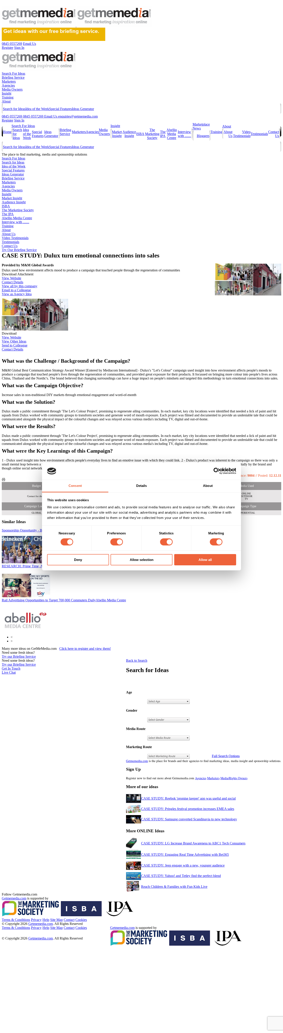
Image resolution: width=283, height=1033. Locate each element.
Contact (69, 920)
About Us (8, 234)
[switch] (116, 541)
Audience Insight (129, 134)
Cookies (81, 920)
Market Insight (117, 134)
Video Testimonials (241, 134)
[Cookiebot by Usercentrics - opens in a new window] (216, 471)
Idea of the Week (37, 109)
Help (45, 920)
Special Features (60, 109)
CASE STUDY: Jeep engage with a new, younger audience (183, 865)
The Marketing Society (152, 134)
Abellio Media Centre (171, 134)
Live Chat (9, 672)
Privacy (36, 920)
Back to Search (136, 660)
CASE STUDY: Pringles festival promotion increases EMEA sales (187, 809)
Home (7, 132)
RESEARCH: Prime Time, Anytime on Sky (40, 566)
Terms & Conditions (16, 920)
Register (7, 120)
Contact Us (9, 246)
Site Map (56, 920)
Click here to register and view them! (85, 648)
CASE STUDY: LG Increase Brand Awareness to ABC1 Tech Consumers (193, 843)
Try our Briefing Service (19, 656)
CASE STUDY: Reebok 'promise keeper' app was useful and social (188, 798)
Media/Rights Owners (233, 778)
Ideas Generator (83, 109)
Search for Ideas (14, 109)
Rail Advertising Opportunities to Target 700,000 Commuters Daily (64, 600)
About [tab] (208, 486)
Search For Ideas (13, 73)
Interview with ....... (184, 134)
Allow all (205, 560)
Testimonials (259, 134)
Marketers (9, 81)
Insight (6, 93)
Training (7, 97)
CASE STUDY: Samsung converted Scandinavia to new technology (189, 819)
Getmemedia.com (137, 761)
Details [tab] (141, 486)
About (6, 101)
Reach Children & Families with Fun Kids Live (174, 886)
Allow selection (141, 560)
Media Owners (12, 89)
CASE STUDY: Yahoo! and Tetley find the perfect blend (181, 876)
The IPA (163, 134)
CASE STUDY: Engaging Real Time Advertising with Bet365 (185, 854)
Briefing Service (13, 77)
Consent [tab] (75, 486)
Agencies (8, 85)
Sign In (19, 120)
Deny (78, 560)
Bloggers (203, 136)
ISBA (140, 134)
